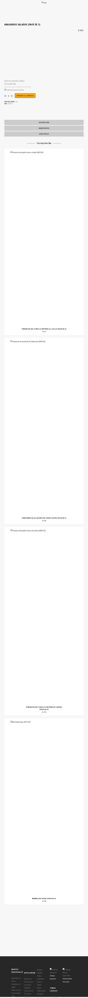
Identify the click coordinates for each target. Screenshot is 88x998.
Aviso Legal (53, 997)
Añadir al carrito (25, 96)
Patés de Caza (16, 990)
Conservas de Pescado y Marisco (28, 994)
